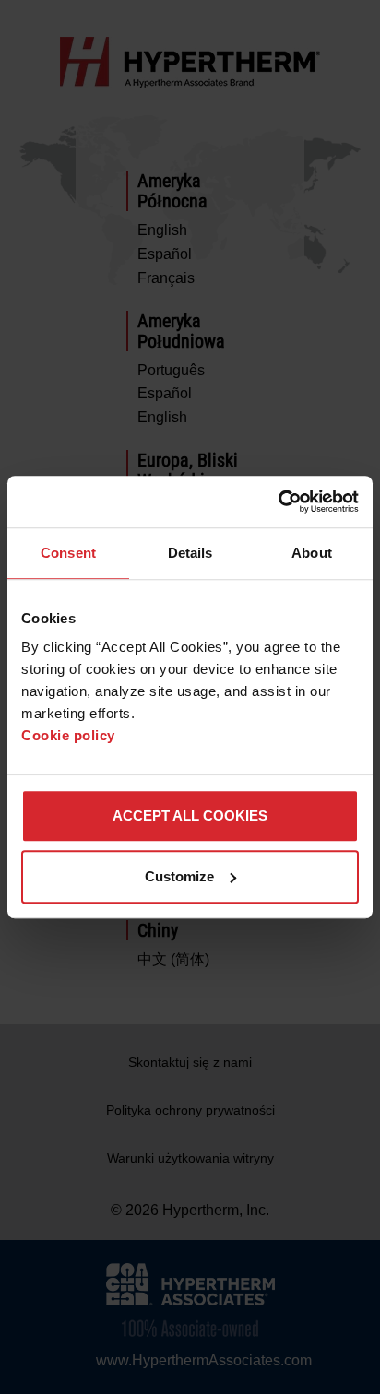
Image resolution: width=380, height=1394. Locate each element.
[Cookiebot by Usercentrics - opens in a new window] (278, 502)
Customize (179, 876)
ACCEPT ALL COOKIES (190, 815)
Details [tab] (190, 553)
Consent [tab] (68, 553)
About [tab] (311, 553)
